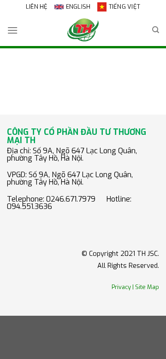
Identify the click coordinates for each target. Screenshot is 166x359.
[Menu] (12, 30)
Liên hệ (37, 7)
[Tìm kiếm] (155, 30)
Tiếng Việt (125, 7)
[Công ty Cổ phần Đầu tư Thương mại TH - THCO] (83, 30)
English (78, 7)
